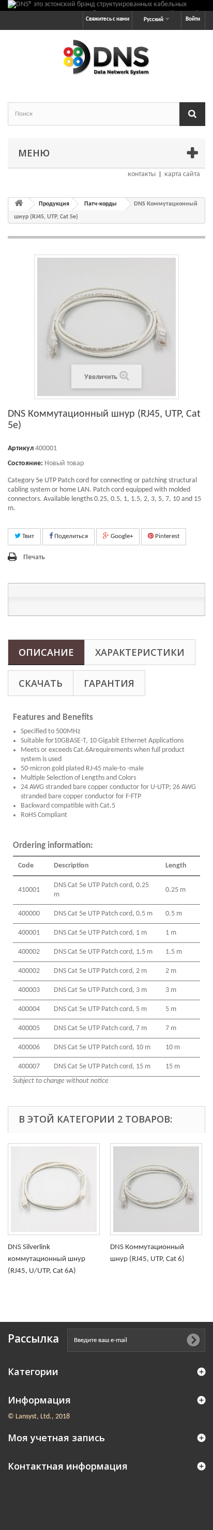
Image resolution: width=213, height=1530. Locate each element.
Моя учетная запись (56, 1437)
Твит (27, 536)
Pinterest (166, 536)
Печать (34, 557)
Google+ (121, 536)
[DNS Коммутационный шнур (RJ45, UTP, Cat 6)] (156, 1189)
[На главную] (18, 204)
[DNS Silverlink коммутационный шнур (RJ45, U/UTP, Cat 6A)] (54, 1189)
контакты (142, 174)
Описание (46, 652)
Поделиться (70, 536)
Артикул (21, 448)
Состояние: (25, 463)
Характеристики (140, 652)
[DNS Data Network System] (106, 57)
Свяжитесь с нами (107, 19)
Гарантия (109, 683)
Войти (193, 19)
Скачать (41, 683)
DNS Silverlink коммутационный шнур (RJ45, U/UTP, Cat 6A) (46, 1259)
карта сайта (182, 174)
